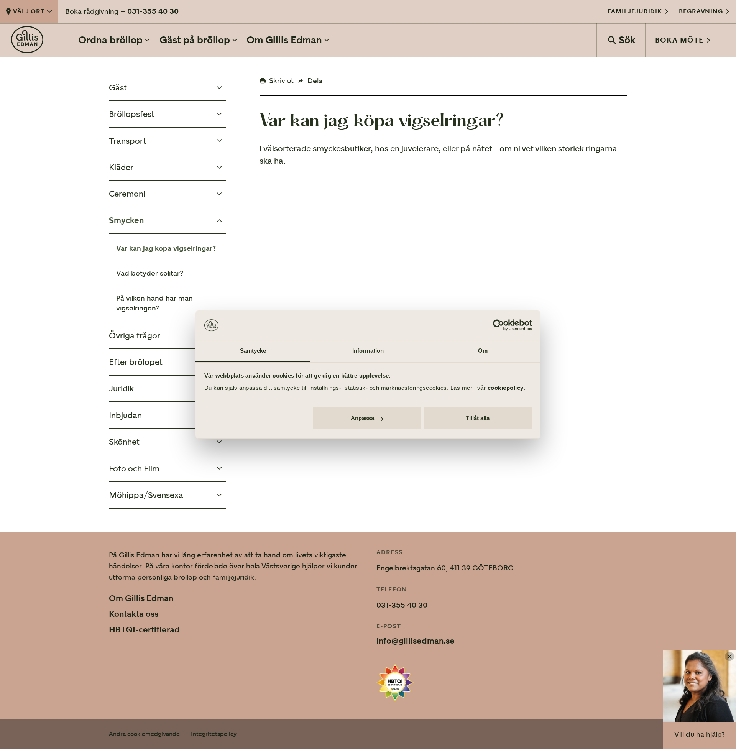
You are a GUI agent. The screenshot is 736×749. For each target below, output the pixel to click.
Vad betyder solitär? (149, 273)
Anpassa (362, 418)
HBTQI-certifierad (144, 630)
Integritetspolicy (214, 734)
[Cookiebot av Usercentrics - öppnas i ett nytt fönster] (498, 325)
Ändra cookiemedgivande (144, 734)
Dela (314, 80)
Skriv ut (281, 80)
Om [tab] (483, 350)
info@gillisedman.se (415, 641)
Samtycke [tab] (253, 350)
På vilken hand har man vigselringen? (154, 302)
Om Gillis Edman (141, 598)
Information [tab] (368, 350)
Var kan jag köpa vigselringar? (166, 248)
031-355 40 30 (153, 11)
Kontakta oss (133, 614)
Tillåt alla (478, 418)
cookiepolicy (506, 387)
